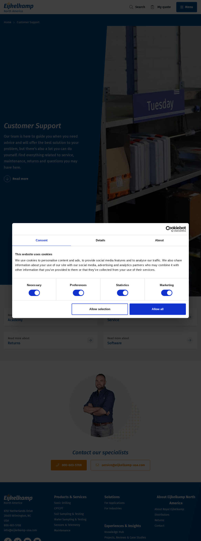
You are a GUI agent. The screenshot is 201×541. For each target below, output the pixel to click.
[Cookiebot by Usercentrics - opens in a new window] (169, 229)
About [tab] (159, 240)
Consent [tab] (42, 240)
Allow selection (99, 309)
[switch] (78, 293)
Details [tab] (100, 240)
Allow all (158, 309)
